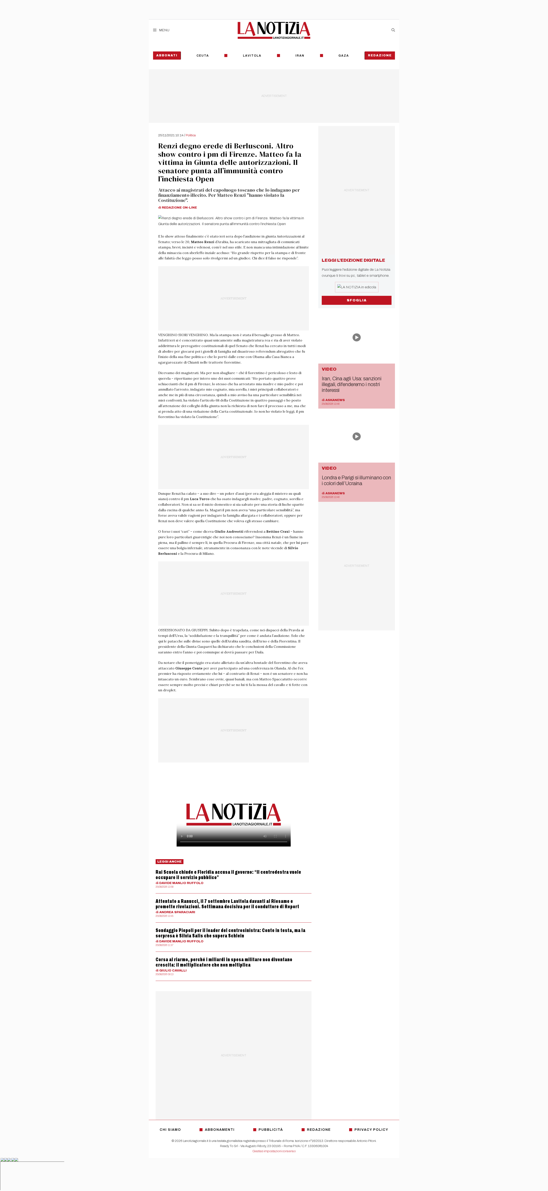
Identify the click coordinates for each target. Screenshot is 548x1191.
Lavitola (252, 55)
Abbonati (166, 55)
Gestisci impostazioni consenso (274, 1151)
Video (329, 369)
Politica (191, 135)
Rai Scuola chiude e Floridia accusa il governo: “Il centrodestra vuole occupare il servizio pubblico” (228, 874)
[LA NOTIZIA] (274, 30)
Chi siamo (170, 1129)
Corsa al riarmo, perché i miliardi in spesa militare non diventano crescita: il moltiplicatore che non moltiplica (224, 962)
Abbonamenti (220, 1129)
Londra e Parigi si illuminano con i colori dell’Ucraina (356, 480)
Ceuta (203, 55)
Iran (299, 55)
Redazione (380, 55)
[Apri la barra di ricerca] (393, 30)
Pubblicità (271, 1129)
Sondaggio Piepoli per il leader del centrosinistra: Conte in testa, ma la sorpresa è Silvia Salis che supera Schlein (230, 933)
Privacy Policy (371, 1129)
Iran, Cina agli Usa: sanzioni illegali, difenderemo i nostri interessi (351, 384)
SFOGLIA (357, 300)
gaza (343, 55)
